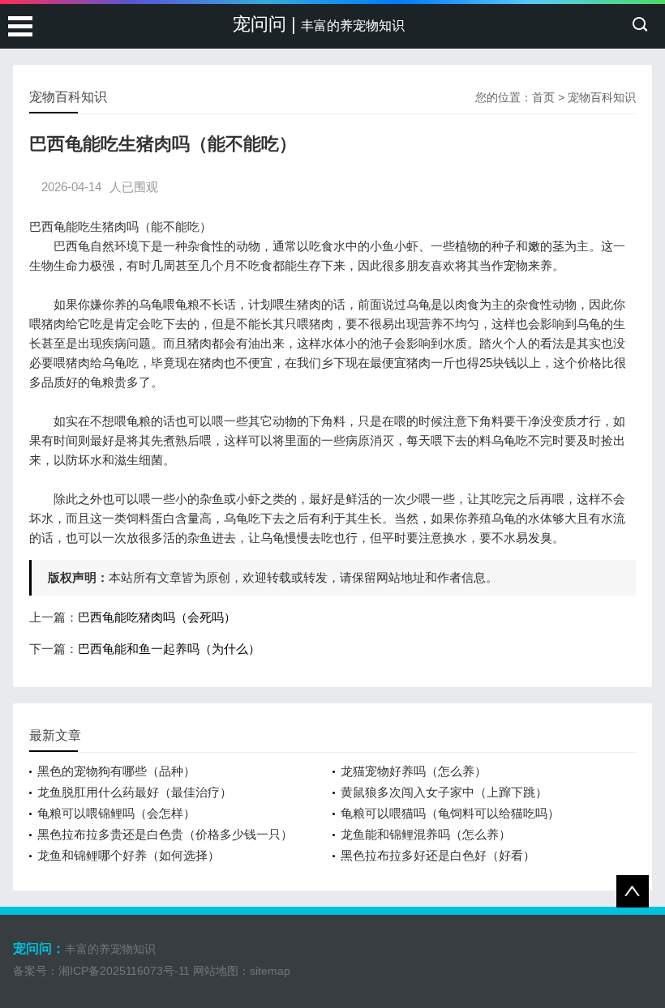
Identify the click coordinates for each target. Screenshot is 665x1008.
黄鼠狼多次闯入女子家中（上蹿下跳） (444, 792)
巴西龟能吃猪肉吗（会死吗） (157, 617)
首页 (543, 97)
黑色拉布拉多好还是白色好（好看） (438, 855)
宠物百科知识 (602, 97)
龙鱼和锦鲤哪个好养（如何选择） (128, 855)
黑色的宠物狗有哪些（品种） (116, 771)
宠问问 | (319, 24)
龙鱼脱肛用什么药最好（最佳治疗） (134, 792)
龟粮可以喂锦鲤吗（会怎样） (116, 813)
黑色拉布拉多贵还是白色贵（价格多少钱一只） (165, 834)
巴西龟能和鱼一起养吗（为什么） (169, 649)
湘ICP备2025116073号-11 (124, 970)
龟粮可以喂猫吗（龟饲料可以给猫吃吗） (450, 813)
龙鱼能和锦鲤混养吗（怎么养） (426, 834)
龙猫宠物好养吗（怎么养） (414, 771)
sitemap (270, 970)
